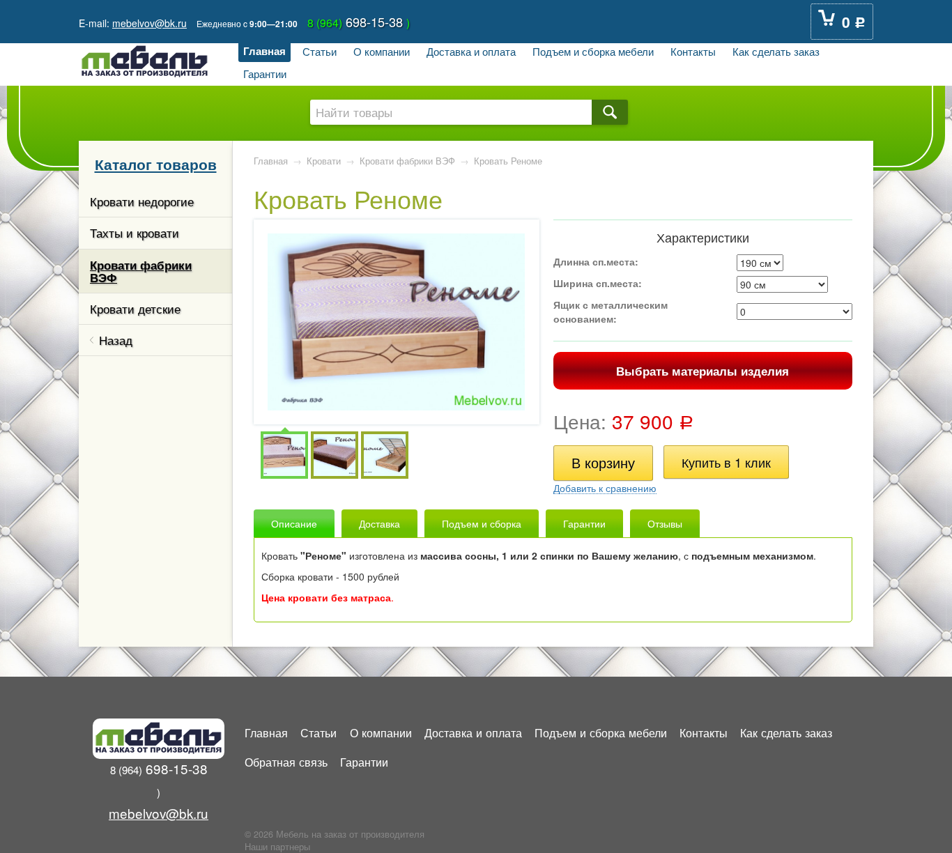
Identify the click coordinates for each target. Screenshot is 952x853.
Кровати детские (135, 308)
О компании (381, 51)
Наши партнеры (277, 846)
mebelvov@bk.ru (149, 23)
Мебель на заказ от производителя (350, 834)
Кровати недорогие (142, 201)
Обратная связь (286, 761)
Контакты (693, 51)
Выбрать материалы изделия (702, 370)
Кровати (324, 161)
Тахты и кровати (134, 232)
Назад (115, 340)
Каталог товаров (156, 163)
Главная (264, 51)
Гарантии (264, 73)
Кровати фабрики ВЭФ (141, 271)
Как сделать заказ (776, 51)
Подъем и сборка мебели (593, 51)
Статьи (319, 51)
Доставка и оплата (471, 51)
